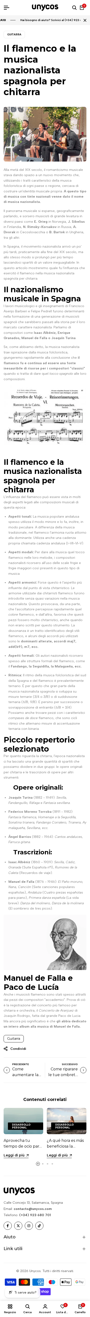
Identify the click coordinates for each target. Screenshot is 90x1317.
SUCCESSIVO (70, 1064)
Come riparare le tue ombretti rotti (63, 1075)
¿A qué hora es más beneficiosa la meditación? (65, 1146)
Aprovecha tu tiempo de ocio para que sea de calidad (22, 1146)
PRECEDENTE (20, 1064)
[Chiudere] (84, 20)
